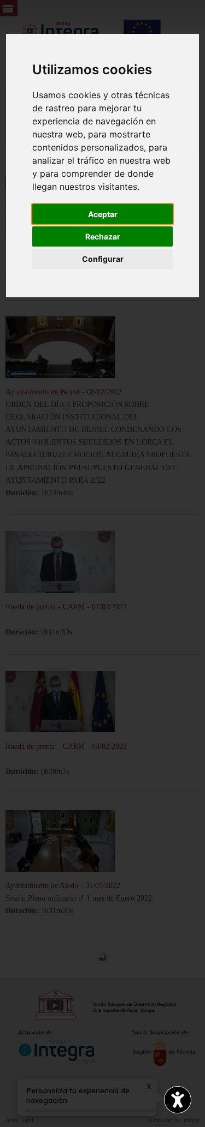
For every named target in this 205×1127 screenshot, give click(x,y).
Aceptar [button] (103, 214)
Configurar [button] (103, 258)
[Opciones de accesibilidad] (177, 1099)
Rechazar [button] (102, 236)
